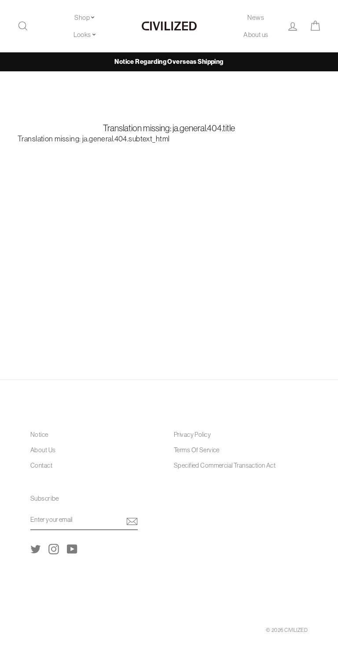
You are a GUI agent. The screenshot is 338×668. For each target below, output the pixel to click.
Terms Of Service (197, 450)
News (255, 17)
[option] (169, 62)
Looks (82, 34)
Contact (41, 465)
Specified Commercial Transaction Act (225, 465)
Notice (39, 435)
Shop (82, 17)
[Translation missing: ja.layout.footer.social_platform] (35, 548)
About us (255, 34)
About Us (42, 450)
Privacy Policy (192, 435)
